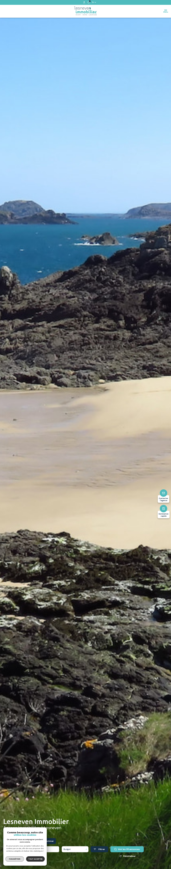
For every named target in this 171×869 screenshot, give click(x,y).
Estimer (49, 841)
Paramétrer (14, 859)
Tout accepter (35, 859)
